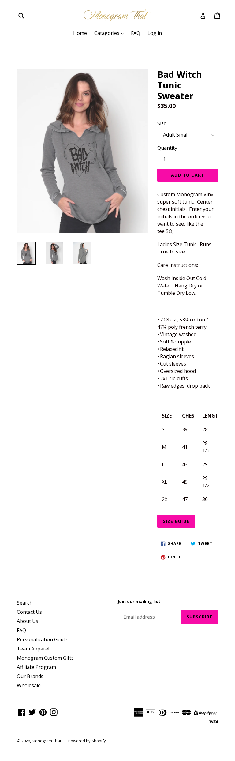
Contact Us (29, 612)
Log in (154, 33)
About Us (27, 621)
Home (80, 33)
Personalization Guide (42, 639)
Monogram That (47, 741)
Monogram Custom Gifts (45, 657)
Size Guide (176, 521)
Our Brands (30, 676)
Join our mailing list (139, 601)
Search (24, 602)
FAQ (135, 33)
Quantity (167, 147)
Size (161, 123)
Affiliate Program (36, 667)
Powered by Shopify (87, 741)
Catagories (107, 33)
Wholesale (29, 685)
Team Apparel (33, 648)
